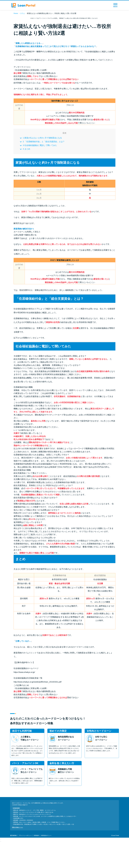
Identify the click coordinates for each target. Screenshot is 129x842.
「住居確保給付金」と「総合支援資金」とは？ (44, 142)
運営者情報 (13, 835)
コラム (22, 13)
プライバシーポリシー (25, 835)
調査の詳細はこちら (17, 827)
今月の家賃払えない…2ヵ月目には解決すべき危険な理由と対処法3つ (59, 60)
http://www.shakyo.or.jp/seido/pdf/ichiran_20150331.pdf (37, 682)
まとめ (26, 149)
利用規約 (36, 835)
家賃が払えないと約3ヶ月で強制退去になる (42, 138)
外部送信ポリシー (46, 835)
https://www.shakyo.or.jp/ (24, 672)
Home (16, 13)
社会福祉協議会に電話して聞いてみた (40, 145)
